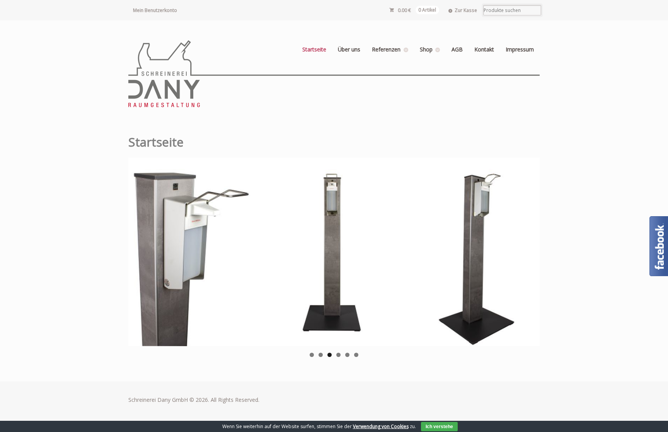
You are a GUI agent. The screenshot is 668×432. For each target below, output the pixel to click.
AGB (457, 49)
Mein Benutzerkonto (155, 10)
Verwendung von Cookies (381, 426)
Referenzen (386, 49)
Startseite (314, 49)
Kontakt (484, 49)
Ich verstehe (439, 426)
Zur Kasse (466, 10)
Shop (426, 49)
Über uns (349, 49)
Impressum (520, 49)
